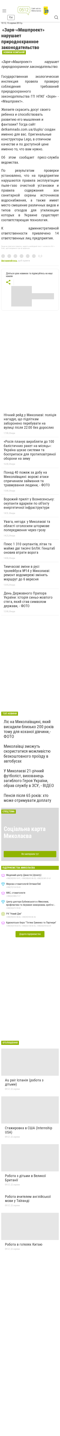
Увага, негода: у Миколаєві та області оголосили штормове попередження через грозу (27, 525)
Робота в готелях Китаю (23, 1244)
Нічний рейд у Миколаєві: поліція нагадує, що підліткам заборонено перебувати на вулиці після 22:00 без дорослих (30, 421)
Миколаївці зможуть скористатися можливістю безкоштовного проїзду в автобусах (27, 754)
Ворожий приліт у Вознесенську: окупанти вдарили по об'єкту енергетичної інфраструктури (29, 503)
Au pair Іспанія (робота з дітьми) (24, 1082)
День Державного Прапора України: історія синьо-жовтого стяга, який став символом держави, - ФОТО (28, 599)
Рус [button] (11, 17)
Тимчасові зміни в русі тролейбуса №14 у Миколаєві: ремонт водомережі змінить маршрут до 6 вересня (27, 572)
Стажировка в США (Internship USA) (28, 1130)
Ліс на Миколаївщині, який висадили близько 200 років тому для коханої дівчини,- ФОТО (29, 729)
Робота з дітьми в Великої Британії (25, 1178)
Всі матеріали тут (30, 854)
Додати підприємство (30, 934)
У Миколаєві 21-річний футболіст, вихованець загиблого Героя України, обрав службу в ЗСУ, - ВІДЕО (29, 778)
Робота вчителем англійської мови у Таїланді (28, 1198)
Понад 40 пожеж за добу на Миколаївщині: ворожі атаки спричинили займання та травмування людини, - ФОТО (27, 478)
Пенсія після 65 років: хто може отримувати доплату (27, 798)
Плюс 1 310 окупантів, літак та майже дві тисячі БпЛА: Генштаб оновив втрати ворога (29, 548)
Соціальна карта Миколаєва (25, 832)
